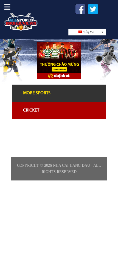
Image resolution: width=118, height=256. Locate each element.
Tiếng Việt (88, 32)
